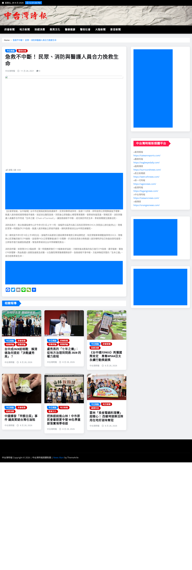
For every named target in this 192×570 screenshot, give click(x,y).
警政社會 (85, 30)
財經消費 (40, 30)
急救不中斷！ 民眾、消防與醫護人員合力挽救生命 (34, 40)
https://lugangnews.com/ (145, 191)
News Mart (58, 457)
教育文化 (55, 30)
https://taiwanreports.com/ (146, 155)
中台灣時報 (10, 71)
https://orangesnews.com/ (146, 205)
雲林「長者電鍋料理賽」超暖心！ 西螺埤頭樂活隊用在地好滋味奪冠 (106, 417)
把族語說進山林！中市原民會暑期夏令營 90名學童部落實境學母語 (64, 420)
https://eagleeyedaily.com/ (146, 162)
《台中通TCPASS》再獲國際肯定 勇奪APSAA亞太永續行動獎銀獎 (106, 356)
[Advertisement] (65, 191)
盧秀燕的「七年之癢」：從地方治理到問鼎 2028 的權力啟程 (64, 353)
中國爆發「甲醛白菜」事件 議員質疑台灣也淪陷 (21, 418)
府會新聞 (9, 30)
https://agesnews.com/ (144, 184)
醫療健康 (70, 30)
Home (7, 40)
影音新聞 (115, 30)
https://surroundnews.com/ (147, 169)
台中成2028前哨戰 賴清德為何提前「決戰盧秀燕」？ (21, 353)
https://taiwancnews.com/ (146, 198)
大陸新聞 (100, 30)
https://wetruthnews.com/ (146, 176)
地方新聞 (24, 30)
